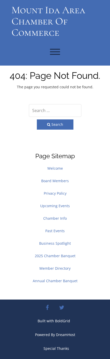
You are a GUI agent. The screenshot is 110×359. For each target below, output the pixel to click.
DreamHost (65, 334)
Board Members (55, 180)
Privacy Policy (55, 193)
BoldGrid (62, 320)
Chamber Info (55, 218)
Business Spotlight (55, 243)
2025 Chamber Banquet (55, 255)
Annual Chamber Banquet (55, 280)
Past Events (55, 230)
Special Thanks (56, 348)
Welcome (55, 168)
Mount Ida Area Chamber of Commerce (48, 21)
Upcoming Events (55, 205)
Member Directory (55, 268)
